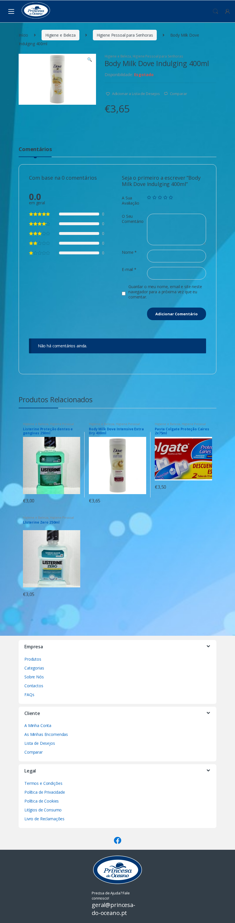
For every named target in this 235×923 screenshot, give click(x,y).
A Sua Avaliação (130, 200)
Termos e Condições (43, 783)
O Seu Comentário (133, 219)
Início (23, 35)
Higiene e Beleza (60, 35)
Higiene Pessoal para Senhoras (125, 35)
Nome (129, 252)
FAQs (29, 694)
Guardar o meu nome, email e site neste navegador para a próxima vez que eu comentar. (165, 292)
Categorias (34, 668)
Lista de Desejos (39, 743)
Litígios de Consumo (43, 810)
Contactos (33, 685)
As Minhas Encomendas (46, 734)
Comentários (35, 149)
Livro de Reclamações (44, 818)
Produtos (32, 659)
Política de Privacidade (44, 792)
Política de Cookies (41, 801)
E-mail (129, 269)
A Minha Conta (37, 725)
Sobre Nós (34, 677)
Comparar (178, 93)
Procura (215, 11)
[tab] (35, 151)
